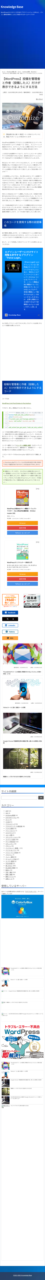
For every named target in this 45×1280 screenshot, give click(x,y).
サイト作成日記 (10, 842)
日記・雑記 (9, 872)
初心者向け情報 (10, 868)
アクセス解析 (10, 828)
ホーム (3, 71)
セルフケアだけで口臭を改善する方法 (19, 1105)
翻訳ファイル (10, 877)
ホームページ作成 (11, 859)
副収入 (8, 870)
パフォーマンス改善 (12, 853)
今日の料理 (9, 863)
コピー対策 (9, 835)
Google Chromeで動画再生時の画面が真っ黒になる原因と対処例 (22, 742)
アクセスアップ (10, 824)
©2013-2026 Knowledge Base (22, 1275)
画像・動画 (9, 874)
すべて (19, 71)
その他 (8, 822)
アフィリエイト (10, 831)
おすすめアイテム (11, 818)
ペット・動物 (10, 857)
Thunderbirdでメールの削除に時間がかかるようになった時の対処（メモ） (22, 673)
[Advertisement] (22, 40)
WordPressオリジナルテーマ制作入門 (19, 562)
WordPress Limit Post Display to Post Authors (16, 403)
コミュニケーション (12, 837)
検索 (41, 797)
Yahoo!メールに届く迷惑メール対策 (14, 707)
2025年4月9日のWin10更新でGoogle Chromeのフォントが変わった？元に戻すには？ (26, 1097)
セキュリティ (10, 844)
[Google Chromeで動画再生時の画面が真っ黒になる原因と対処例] (5, 991)
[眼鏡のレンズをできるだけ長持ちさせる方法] (3, 1002)
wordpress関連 (26, 71)
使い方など (33, 71)
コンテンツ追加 (10, 839)
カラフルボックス (30, 892)
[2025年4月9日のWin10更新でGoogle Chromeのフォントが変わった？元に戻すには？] (5, 1014)
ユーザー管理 (10, 861)
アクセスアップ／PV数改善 (14, 826)
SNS (7, 813)
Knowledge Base (12, 7)
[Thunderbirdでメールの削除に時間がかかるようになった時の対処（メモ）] (5, 971)
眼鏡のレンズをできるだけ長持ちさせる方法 (16, 777)
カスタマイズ (10, 833)
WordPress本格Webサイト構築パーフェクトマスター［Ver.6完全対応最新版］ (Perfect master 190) (22, 511)
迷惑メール (9, 879)
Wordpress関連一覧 (11, 71)
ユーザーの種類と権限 (24, 445)
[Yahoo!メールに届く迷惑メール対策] (5, 983)
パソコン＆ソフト (11, 850)
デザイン (8, 846)
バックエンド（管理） (12, 848)
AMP (7, 811)
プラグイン (9, 855)
